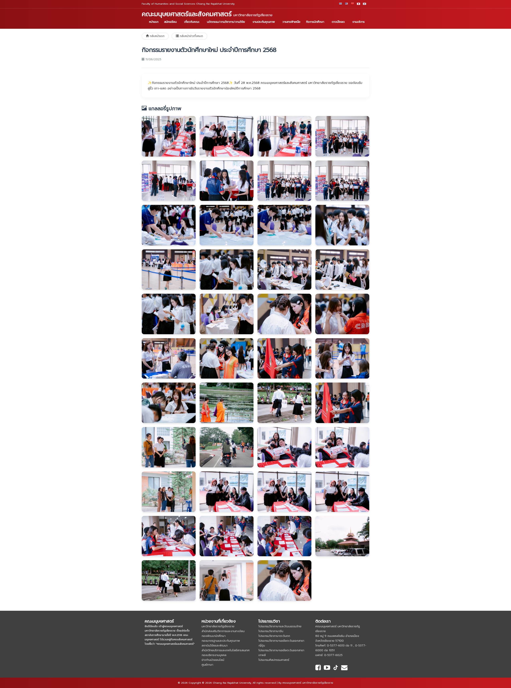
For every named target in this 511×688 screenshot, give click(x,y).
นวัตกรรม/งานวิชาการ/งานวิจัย (226, 22)
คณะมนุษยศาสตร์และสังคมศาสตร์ (207, 14)
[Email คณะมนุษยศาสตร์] (344, 668)
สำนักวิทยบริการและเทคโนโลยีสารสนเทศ (226, 650)
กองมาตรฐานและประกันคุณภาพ (221, 641)
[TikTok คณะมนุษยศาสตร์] (335, 668)
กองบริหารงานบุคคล (214, 655)
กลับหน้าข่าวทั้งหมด (191, 36)
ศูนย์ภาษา (207, 665)
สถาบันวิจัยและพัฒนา (215, 645)
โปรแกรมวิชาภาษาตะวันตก (274, 636)
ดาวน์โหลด (338, 22)
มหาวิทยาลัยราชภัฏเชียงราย (218, 626)
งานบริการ (358, 22)
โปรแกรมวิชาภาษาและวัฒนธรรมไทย (279, 626)
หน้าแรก (153, 22)
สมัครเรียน (170, 22)
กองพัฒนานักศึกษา (214, 636)
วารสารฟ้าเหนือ (291, 22)
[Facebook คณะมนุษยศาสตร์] (318, 668)
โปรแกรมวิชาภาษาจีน (270, 631)
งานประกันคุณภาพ (264, 22)
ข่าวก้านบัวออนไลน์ (213, 660)
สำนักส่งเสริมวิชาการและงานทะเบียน (223, 631)
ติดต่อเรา (323, 621)
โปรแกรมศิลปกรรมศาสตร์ (273, 660)
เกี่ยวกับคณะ (191, 22)
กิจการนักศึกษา (315, 22)
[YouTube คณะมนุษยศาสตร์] (327, 668)
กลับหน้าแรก (156, 36)
